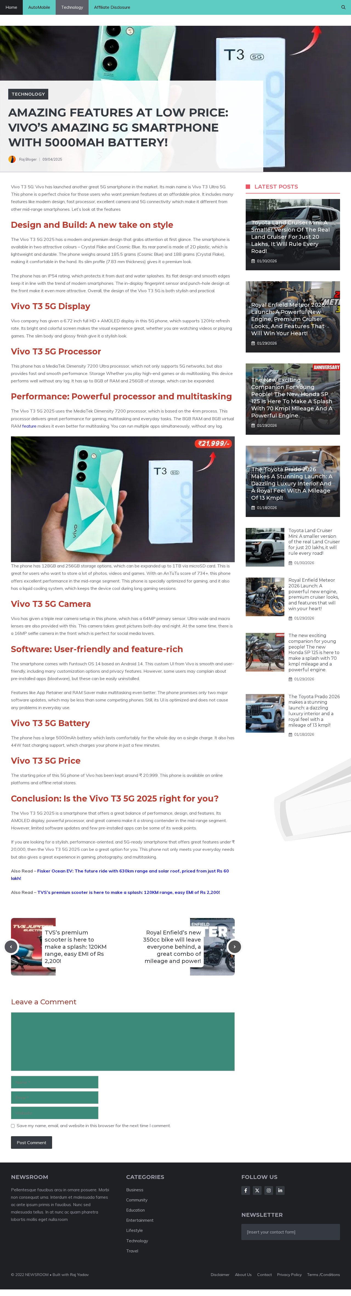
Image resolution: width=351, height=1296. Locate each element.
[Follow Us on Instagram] (268, 1190)
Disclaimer (220, 1274)
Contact (264, 1274)
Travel (132, 1251)
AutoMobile (39, 7)
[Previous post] (11, 947)
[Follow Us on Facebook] (245, 1190)
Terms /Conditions (323, 1274)
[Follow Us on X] (257, 1190)
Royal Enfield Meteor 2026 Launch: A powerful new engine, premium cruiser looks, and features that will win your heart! (288, 319)
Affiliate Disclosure (112, 7)
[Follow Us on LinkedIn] (280, 1190)
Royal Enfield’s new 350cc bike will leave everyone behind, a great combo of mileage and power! (172, 946)
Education (135, 1210)
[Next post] (235, 947)
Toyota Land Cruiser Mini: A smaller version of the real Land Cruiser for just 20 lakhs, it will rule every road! (290, 236)
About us (243, 1274)
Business (134, 1189)
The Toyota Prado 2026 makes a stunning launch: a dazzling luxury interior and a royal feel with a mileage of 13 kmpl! (292, 483)
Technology (72, 7)
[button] (343, 7)
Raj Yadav (79, 1274)
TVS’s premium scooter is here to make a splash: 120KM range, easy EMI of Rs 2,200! (128, 892)
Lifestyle (134, 1230)
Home (11, 7)
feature (30, 426)
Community (137, 1200)
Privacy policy (289, 1274)
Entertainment (140, 1220)
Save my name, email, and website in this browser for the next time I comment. (94, 1125)
